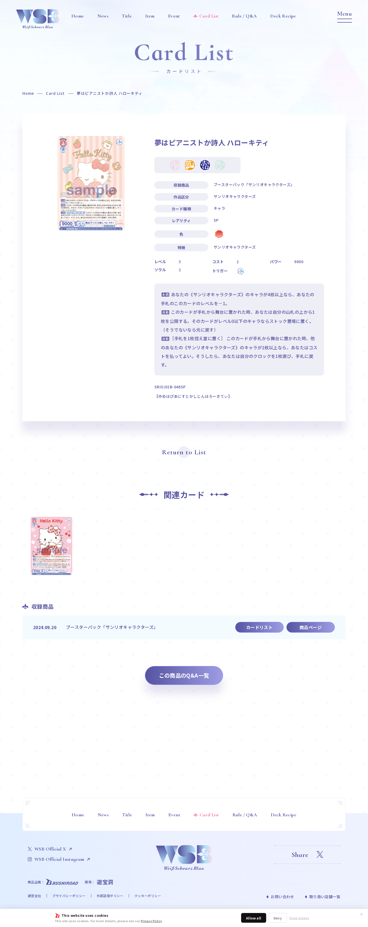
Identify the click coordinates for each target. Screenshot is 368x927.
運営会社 (34, 895)
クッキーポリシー (147, 895)
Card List (55, 93)
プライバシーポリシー (69, 895)
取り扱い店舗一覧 (324, 896)
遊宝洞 (105, 882)
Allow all (253, 918)
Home (28, 93)
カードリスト (259, 627)
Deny (277, 918)
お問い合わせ (282, 896)
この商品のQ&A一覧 (184, 675)
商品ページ (311, 627)
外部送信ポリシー (110, 895)
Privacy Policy (151, 921)
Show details (299, 918)
